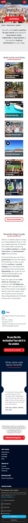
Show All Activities (14, 219)
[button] (14, 497)
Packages (4, 456)
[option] (14, 393)
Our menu (5, 449)
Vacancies (4, 471)
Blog (2, 459)
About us (4, 464)
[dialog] (14, 505)
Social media (6, 486)
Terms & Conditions (7, 478)
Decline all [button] (14, 520)
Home (3, 25)
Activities (14, 19)
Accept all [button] (14, 516)
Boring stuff (6, 475)
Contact (3, 466)
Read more (13, 495)
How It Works (5, 468)
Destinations (10, 25)
